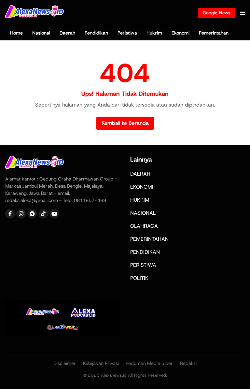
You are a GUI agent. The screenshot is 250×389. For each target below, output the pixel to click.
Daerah (67, 33)
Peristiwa (127, 33)
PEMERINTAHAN (149, 239)
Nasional (41, 33)
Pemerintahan (214, 33)
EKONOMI (141, 186)
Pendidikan (96, 33)
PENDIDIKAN (145, 252)
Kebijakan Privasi (101, 363)
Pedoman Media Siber (149, 363)
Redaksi (188, 363)
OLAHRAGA (144, 226)
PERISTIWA (143, 265)
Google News (216, 13)
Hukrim (154, 33)
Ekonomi (180, 33)
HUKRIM (139, 199)
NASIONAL (143, 212)
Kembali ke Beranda (125, 123)
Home (16, 33)
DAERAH (140, 173)
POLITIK (139, 278)
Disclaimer (64, 363)
